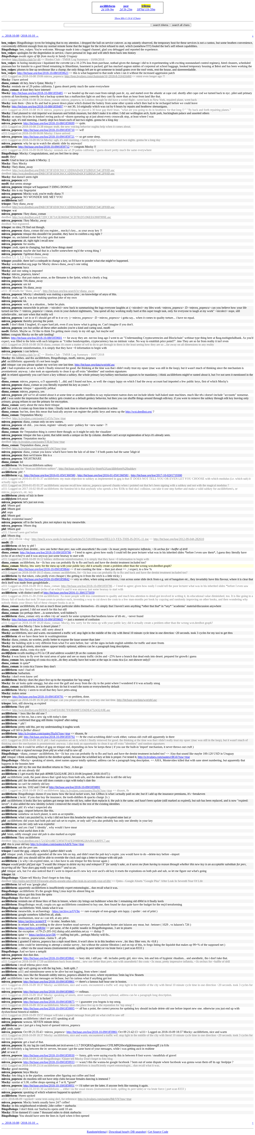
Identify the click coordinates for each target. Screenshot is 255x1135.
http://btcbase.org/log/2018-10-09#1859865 (48, 991)
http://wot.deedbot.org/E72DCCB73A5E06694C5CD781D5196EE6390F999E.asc (61, 217)
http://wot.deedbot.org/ (138, 411)
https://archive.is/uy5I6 (42, 934)
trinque (6, 203)
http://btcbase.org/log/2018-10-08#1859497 (37, 106)
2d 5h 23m (126, 9)
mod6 (5, 156)
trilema (146, 5)
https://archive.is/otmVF (32, 921)
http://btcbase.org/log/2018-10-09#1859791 (37, 696)
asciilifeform (107, 6)
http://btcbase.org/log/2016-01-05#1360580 (49, 475)
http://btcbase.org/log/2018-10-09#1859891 (74, 787)
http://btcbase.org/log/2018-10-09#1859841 (48, 958)
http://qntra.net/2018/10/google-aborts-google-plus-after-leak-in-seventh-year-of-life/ (61, 881)
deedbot (6, 59)
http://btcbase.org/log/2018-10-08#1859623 (42, 73)
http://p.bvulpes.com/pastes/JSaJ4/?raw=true (44, 733)
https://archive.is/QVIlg (66, 911)
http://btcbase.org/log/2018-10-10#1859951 (48, 1085)
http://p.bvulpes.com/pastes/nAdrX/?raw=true (57, 844)
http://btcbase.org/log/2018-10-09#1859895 (48, 1008)
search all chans (181, 25)
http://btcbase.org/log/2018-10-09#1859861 (48, 981)
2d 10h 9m (107, 9)
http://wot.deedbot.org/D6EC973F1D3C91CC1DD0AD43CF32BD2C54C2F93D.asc (63, 170)
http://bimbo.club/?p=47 (26, 354)
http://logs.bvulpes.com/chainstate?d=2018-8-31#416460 (98, 76)
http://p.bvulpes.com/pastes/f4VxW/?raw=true (39, 448)
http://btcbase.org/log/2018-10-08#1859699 (48, 123)
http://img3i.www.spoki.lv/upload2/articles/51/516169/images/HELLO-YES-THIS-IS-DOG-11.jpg (90, 539)
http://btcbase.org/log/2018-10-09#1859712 (43, 146)
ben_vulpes (8, 42)
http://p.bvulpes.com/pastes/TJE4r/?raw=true (38, 441)
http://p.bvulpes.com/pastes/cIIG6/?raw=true (164, 757)
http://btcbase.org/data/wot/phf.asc (95, 364)
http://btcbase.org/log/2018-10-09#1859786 (45, 552)
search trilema (160, 25)
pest (125, 6)
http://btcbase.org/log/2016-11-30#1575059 (68, 592)
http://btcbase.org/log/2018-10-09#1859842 (43, 579)
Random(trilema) (97, 1131)
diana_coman (9, 83)
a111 (4, 76)
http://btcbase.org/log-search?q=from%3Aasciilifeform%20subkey (97, 468)
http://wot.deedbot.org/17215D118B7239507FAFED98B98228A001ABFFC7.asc (61, 840)
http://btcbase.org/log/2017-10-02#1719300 (156, 475)
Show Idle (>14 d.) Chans (128, 18)
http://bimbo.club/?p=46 (26, 59)
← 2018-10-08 (10, 35)
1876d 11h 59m (146, 9)
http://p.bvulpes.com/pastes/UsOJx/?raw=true (39, 418)
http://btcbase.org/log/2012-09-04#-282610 (178, 539)
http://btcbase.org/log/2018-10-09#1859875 (48, 1001)
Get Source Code (158, 1131)
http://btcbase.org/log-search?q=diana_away (68, 290)
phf (3, 361)
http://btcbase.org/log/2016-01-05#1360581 (103, 475)
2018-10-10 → (30, 35)
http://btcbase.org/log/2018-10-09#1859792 (49, 736)
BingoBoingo (9, 49)
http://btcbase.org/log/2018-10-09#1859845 (37, 619)
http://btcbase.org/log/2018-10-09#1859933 (48, 1062)
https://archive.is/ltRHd (31, 928)
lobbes (5, 334)
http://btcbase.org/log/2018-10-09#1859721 (48, 136)
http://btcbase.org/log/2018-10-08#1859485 (37, 93)
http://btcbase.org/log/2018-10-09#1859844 (43, 569)
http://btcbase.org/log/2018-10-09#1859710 (48, 130)
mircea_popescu (11, 123)
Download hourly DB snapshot (127, 1131)
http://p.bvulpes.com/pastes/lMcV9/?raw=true (104, 1099)
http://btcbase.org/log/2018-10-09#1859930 (48, 1055)
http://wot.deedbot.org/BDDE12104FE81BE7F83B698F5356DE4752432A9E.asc (61, 710)
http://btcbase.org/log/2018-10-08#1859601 (36, 337)
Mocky (5, 79)
